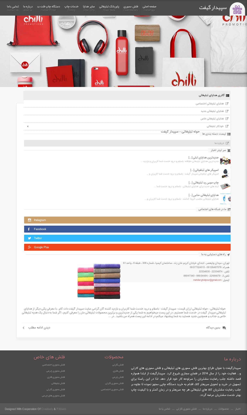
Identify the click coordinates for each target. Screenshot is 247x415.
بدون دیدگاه (213, 328)
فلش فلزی (118, 370)
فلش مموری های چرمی (53, 395)
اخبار (237, 409)
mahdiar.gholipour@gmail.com (207, 280)
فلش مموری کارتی (114, 383)
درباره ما (219, 143)
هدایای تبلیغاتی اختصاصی (210, 104)
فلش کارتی (118, 364)
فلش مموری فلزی (56, 377)
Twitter (38, 238)
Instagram (40, 220)
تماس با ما (164, 409)
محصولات (223, 409)
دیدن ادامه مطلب (39, 328)
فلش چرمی (118, 377)
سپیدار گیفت (213, 7)
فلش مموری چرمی (55, 370)
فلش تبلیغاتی (58, 383)
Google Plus (41, 247)
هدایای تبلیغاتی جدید (212, 111)
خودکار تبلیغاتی (215, 126)
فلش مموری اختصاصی (112, 389)
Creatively (47, 409)
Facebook (40, 229)
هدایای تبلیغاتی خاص (212, 119)
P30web (61, 409)
